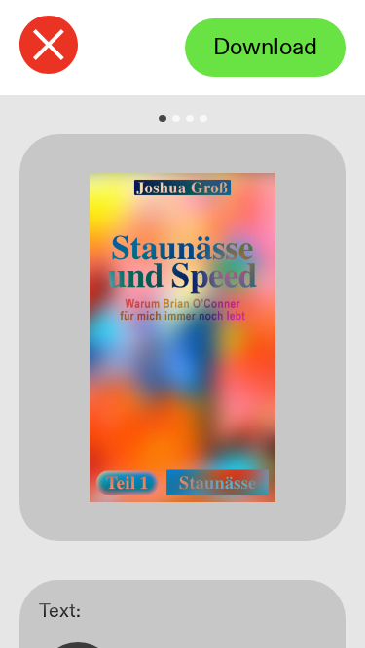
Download (265, 47)
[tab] (162, 118)
